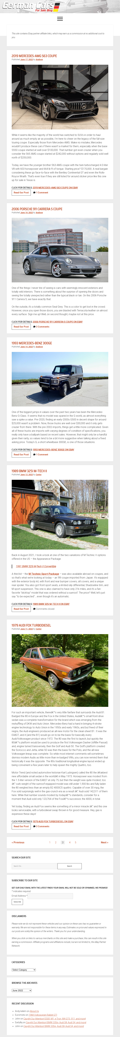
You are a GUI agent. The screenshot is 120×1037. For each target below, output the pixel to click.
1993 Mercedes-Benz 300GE (32, 343)
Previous (19, 842)
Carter (39, 475)
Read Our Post (22, 193)
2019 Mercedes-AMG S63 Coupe (34, 55)
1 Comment (42, 192)
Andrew (39, 59)
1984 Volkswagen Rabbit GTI (43, 1015)
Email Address (20, 896)
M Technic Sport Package (44, 573)
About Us (34, 1011)
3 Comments (42, 326)
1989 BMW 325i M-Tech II (29, 471)
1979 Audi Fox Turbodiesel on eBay (53, 821)
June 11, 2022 (26, 629)
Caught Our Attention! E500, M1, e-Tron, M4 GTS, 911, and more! (55, 1018)
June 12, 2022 (26, 475)
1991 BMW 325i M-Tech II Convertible (36, 566)
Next (103, 842)
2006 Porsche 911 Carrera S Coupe (37, 209)
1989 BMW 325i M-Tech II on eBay (51, 604)
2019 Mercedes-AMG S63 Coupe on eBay (55, 188)
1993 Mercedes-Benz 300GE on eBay (53, 450)
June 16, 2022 (26, 213)
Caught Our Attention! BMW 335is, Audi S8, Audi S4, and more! (56, 1022)
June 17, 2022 (26, 59)
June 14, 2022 (26, 347)
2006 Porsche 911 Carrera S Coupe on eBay (58, 322)
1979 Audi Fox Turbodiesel (31, 625)
